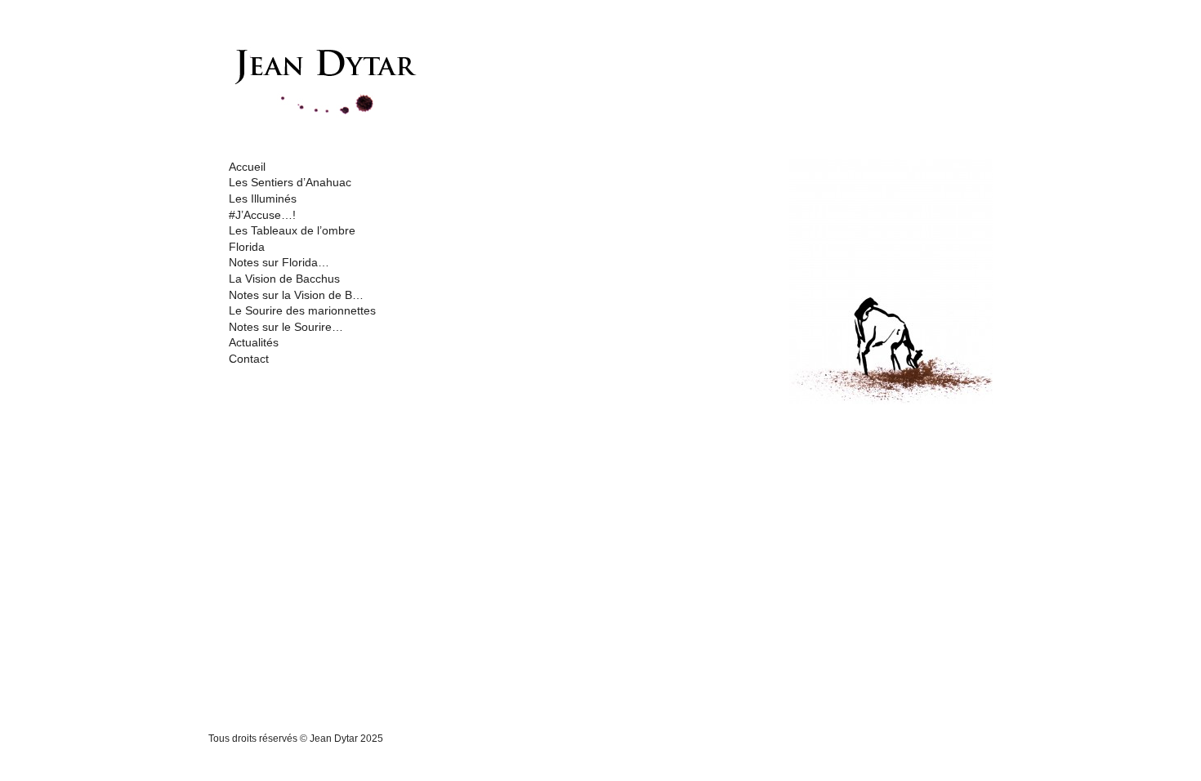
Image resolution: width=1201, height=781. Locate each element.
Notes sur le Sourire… (286, 326)
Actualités (254, 342)
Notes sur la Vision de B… (296, 294)
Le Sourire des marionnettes (302, 310)
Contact (249, 358)
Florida (247, 246)
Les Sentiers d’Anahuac (290, 182)
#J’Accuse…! (262, 214)
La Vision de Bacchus (284, 278)
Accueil (247, 166)
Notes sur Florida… (279, 262)
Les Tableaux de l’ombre (292, 230)
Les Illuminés (263, 198)
